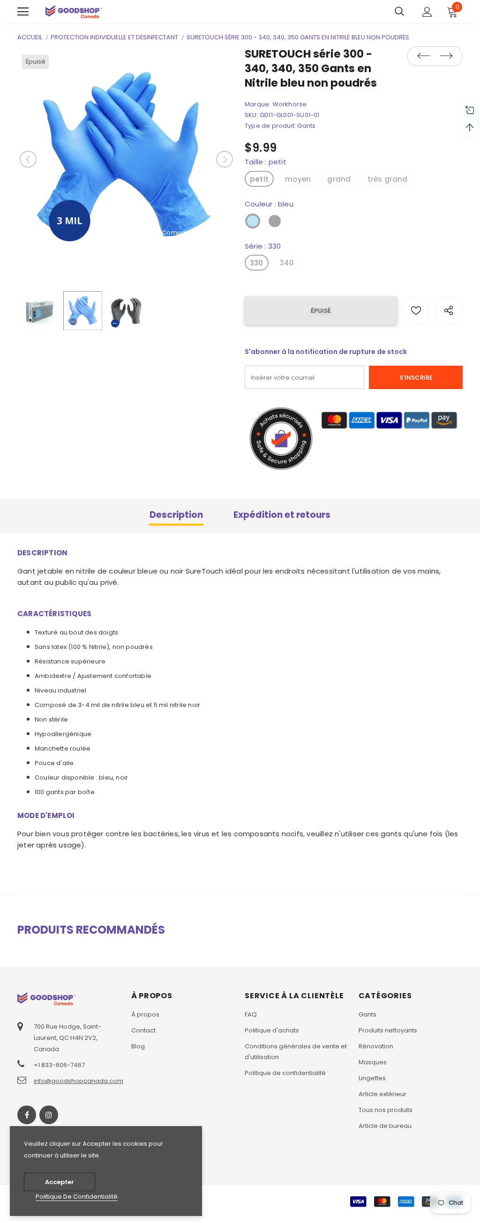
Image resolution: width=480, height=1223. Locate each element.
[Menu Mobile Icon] (23, 11)
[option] (126, 159)
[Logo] (73, 11)
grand (339, 179)
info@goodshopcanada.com (78, 1080)
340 (287, 263)
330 (256, 263)
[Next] (224, 159)
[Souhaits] (416, 310)
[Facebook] (26, 1114)
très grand (388, 179)
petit (259, 179)
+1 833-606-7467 (59, 1065)
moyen (298, 179)
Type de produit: (270, 125)
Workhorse (289, 104)
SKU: (251, 115)
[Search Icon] (399, 11)
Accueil (29, 37)
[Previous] (28, 159)
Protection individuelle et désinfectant (114, 37)
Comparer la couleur (195, 232)
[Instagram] (48, 1114)
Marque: (257, 104)
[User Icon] (427, 12)
